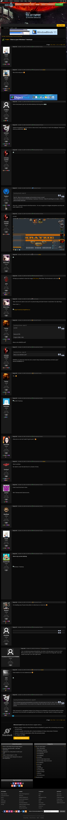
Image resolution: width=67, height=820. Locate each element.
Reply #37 (15, 347)
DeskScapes (3, 800)
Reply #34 (15, 275)
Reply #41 (15, 461)
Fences (2, 799)
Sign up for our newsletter (36, 811)
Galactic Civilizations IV (23, 797)
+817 (6, 290)
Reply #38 (15, 373)
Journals (26, 4)
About (40, 793)
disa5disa (6, 635)
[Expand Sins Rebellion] (36, 762)
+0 (6, 414)
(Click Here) (36, 278)
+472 (6, 61)
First (51, 44)
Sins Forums (35, 254)
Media (43, 4)
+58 (6, 336)
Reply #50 (15, 694)
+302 (6, 686)
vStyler (6, 78)
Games (11, 1)
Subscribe (62, 811)
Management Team (42, 797)
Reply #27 (15, 69)
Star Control (21, 800)
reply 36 (24, 352)
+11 (6, 202)
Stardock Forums (37, 188)
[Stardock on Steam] (23, 783)
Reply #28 (15, 101)
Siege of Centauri (22, 806)
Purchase (59, 4)
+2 (6, 271)
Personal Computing (17, 36)
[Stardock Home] (2, 1)
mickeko (6, 133)
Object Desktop (4, 793)
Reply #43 (15, 506)
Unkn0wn (6, 406)
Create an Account (60, 797)
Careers (40, 799)
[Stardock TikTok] (17, 786)
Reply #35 (15, 299)
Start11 (2, 797)
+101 (6, 453)
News (22, 1)
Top (64, 46)
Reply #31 (15, 188)
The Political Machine (23, 802)
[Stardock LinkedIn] (19, 786)
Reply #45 (15, 553)
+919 (6, 86)
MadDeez (6, 514)
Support (29, 1)
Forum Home (6, 28)
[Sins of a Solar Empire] (33, 13)
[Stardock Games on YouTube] (16, 783)
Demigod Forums (45, 648)
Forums (40, 807)
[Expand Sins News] (36, 757)
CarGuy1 (6, 469)
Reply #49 (15, 669)
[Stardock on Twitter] (11, 783)
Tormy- (6, 328)
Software (6, 1)
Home (3, 36)
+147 (6, 522)
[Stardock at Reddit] (12, 786)
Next (61, 44)
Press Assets (41, 802)
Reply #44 (15, 530)
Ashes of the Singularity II (24, 793)
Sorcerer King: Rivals (23, 807)
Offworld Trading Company (24, 804)
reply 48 (33, 700)
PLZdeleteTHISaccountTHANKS (10, 656)
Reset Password (60, 800)
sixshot (6, 492)
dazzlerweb (6, 561)
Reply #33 (15, 254)
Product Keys (59, 799)
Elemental (21, 795)
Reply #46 (15, 602)
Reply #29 (15, 124)
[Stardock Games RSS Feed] (21, 786)
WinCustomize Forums (38, 46)
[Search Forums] (65, 1)
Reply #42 (15, 484)
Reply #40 (15, 436)
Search (11, 28)
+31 (6, 168)
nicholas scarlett (6, 158)
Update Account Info (61, 802)
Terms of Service (33, 817)
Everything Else (9, 36)
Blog (25, 1)
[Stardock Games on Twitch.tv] (18, 783)
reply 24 (24, 193)
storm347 (6, 444)
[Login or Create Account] (61, 1)
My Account (59, 795)
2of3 (6, 284)
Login (16, 28)
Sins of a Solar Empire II (23, 799)
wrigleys (6, 109)
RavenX (6, 610)
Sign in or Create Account (21, 738)
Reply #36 (15, 320)
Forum (37, 4)
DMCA (38, 817)
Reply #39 (15, 398)
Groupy (2, 804)
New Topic (61, 25)
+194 (6, 618)
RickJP (6, 55)
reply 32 (25, 325)
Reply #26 (15, 46)
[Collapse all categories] (65, 746)
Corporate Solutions (5, 795)
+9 (6, 118)
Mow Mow (6, 262)
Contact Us (41, 806)
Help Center (59, 793)
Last (64, 44)
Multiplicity (3, 802)
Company (41, 791)
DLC (32, 4)
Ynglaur (6, 196)
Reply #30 (15, 149)
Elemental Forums (37, 320)
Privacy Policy (25, 817)
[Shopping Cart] (63, 1)
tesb (6, 678)
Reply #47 (15, 627)
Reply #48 (23, 648)
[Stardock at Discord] (14, 786)
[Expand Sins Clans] (36, 764)
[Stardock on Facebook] (13, 783)
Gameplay (18, 4)
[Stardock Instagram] (20, 783)
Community (16, 1)
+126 (6, 141)
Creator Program (42, 804)
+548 (6, 476)
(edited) (44, 69)
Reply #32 (15, 213)
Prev (54, 44)
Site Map (42, 817)
